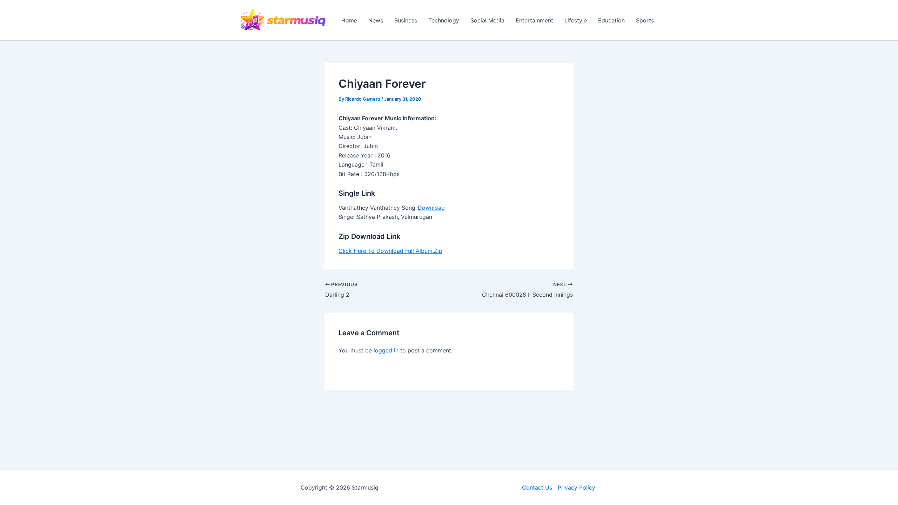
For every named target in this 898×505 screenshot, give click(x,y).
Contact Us (537, 487)
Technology (443, 20)
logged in (386, 350)
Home (349, 20)
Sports (645, 20)
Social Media (487, 20)
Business (405, 20)
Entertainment (534, 20)
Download (431, 207)
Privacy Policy (576, 487)
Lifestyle (575, 20)
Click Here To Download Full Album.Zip (390, 250)
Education (611, 20)
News (375, 20)
